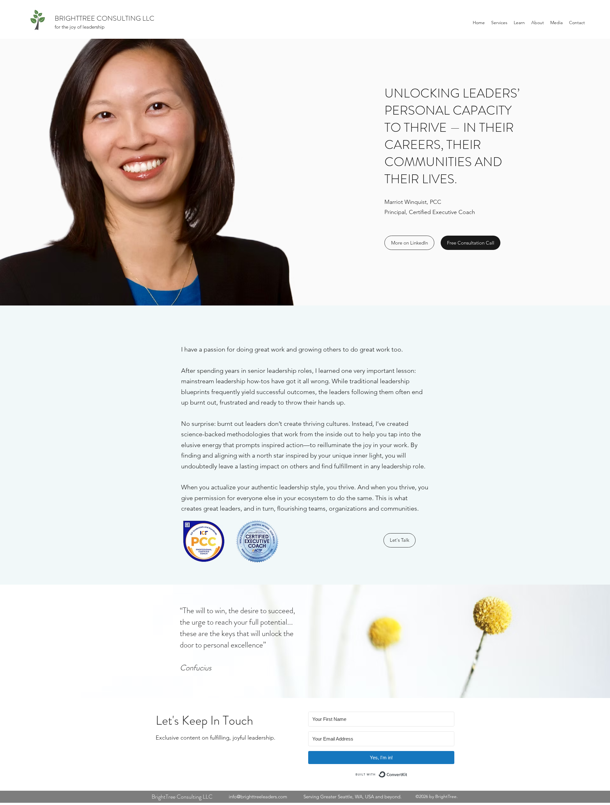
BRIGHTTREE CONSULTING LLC (104, 18)
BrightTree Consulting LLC (182, 797)
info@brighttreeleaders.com (258, 797)
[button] (499, 22)
